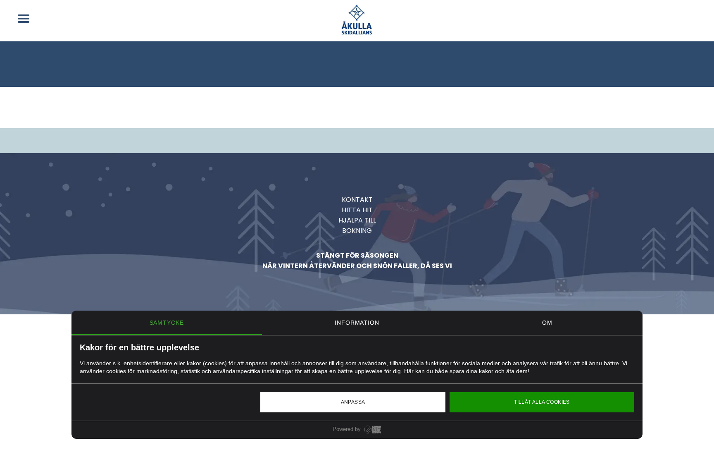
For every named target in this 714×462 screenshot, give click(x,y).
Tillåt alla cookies (542, 402)
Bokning (357, 230)
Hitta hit (357, 210)
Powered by (347, 429)
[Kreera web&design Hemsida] (372, 431)
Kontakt (357, 199)
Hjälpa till (357, 220)
